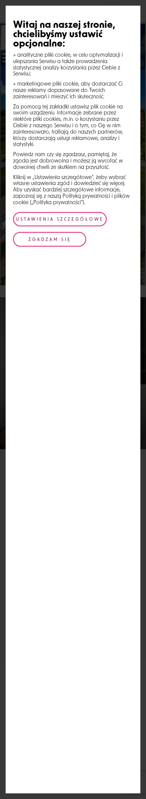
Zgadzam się (49, 240)
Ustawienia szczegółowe (60, 220)
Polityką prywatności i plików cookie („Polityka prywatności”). (71, 200)
